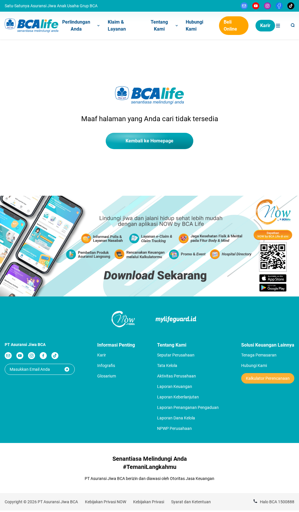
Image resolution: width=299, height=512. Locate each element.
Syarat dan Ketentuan (191, 501)
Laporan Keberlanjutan (178, 397)
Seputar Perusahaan (175, 355)
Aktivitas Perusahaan (176, 376)
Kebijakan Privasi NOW (105, 501)
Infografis (106, 365)
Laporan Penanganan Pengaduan (188, 407)
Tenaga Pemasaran (259, 355)
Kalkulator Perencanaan (268, 378)
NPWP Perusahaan (174, 428)
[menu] (278, 26)
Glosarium (106, 376)
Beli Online (230, 25)
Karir (265, 25)
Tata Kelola (167, 365)
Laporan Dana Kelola (176, 418)
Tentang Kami (159, 25)
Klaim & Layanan (117, 25)
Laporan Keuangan (174, 386)
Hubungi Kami (194, 25)
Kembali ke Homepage (149, 141)
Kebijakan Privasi (148, 501)
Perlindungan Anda (76, 25)
